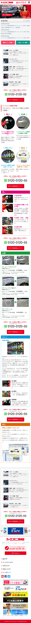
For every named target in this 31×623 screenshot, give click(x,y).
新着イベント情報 (7, 42)
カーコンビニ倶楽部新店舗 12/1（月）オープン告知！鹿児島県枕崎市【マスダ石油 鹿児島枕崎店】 (15, 38)
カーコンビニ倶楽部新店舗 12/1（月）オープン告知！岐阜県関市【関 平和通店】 (15, 32)
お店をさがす (6, 565)
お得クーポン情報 (22, 42)
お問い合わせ (15, 553)
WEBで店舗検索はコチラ (15, 100)
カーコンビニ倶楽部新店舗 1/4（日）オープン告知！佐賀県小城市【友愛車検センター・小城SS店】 (15, 26)
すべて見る (26, 20)
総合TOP (5, 558)
